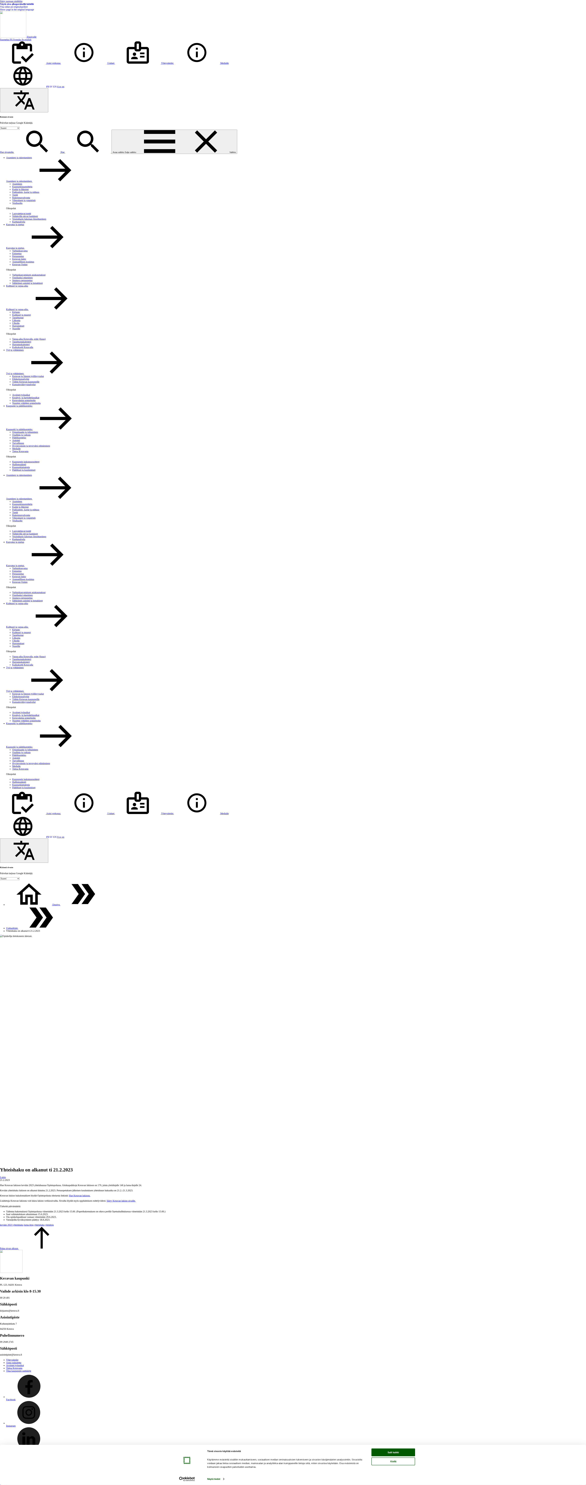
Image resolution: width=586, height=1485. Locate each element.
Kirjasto (16, 312)
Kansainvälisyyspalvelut (24, 384)
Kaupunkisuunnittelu (22, 186)
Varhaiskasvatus (20, 250)
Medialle (16, 448)
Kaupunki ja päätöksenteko (19, 406)
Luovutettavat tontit (21, 213)
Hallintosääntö (19, 464)
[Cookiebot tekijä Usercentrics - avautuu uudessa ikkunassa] (187, 1479)
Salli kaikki (393, 1452)
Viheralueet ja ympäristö (24, 200)
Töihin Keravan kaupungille (25, 381)
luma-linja (29, 1225)
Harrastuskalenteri (21, 344)
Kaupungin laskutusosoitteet (25, 461)
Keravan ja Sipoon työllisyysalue (28, 376)
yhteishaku (39, 1225)
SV (51, 86)
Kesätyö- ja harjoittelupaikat (25, 397)
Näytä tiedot (213, 1479)
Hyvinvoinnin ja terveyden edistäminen (31, 446)
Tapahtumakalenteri (21, 341)
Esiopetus (17, 253)
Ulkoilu (16, 323)
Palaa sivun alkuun (9, 1248)
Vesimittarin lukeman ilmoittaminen (29, 219)
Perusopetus (18, 256)
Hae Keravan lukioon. (79, 1195)
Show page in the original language (17, 9)
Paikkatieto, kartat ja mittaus (25, 192)
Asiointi (16, 440)
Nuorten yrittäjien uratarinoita (26, 403)
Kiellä (393, 1461)
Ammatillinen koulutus (23, 261)
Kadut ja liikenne (20, 189)
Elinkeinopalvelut (20, 379)
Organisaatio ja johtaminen (25, 432)
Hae (63, 152)
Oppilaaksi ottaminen (22, 277)
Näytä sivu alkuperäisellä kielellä (17, 4)
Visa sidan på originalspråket (14, 6)
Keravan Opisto (19, 264)
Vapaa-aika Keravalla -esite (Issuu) (29, 339)
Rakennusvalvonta (21, 197)
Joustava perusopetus (22, 280)
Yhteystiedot (12, 1360)
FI (47, 86)
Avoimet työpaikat (21, 395)
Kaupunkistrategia (21, 467)
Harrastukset (18, 326)
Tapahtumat (18, 317)
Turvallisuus (18, 443)
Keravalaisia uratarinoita (24, 400)
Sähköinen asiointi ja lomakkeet (27, 283)
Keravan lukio (19, 259)
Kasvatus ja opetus (15, 224)
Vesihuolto (17, 203)
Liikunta (16, 320)
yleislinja (49, 1225)
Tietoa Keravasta (20, 451)
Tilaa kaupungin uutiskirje (18, 1371)
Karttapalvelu (18, 221)
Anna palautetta (13, 1362)
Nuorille (16, 328)
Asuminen (17, 184)
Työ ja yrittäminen (15, 350)
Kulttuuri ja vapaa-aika (17, 286)
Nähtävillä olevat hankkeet (25, 216)
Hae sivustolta (7, 152)
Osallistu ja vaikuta (21, 435)
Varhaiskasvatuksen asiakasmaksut (28, 275)
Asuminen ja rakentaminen (19, 157)
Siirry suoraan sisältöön (11, 1)
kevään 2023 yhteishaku (11, 1225)
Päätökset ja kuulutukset (23, 470)
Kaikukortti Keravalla (22, 347)
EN (55, 86)
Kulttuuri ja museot (21, 315)
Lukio (3, 1177)
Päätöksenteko (19, 437)
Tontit (15, 195)
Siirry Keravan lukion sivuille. (121, 1201)
